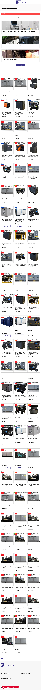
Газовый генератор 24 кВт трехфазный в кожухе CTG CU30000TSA (33, 199)
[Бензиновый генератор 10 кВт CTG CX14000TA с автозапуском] (20, 409)
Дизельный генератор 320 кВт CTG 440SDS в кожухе (7, 629)
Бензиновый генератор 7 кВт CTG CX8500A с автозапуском (20, 265)
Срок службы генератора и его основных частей (12, 45)
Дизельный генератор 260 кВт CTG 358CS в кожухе (7, 91)
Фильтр (3, 13)
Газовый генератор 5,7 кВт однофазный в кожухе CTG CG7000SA (33, 92)
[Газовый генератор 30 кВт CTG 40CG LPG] (20, 454)
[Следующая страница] (18, 658)
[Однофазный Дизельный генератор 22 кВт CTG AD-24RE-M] (20, 366)
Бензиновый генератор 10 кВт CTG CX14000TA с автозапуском (20, 417)
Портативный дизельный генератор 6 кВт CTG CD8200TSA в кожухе (33, 329)
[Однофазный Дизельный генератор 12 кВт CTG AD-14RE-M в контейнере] (20, 212)
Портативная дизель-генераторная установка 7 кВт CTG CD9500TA (7, 439)
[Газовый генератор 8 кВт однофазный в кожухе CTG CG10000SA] (20, 345)
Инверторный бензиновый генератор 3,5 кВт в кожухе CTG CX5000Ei (20, 156)
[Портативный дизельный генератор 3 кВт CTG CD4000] (7, 279)
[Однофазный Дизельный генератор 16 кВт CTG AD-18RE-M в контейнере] (20, 321)
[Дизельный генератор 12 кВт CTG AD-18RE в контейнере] (7, 321)
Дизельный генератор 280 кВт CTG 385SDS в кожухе (33, 629)
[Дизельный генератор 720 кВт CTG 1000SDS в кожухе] (34, 498)
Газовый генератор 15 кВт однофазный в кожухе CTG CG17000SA (33, 156)
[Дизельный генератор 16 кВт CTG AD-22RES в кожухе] (34, 388)
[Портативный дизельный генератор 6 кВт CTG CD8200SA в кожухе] (34, 345)
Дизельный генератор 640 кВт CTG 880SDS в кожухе (20, 526)
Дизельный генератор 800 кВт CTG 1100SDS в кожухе (7, 505)
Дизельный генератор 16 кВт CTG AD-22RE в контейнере (20, 439)
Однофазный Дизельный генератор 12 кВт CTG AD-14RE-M (19, 134)
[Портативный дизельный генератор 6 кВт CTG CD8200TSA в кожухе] (34, 321)
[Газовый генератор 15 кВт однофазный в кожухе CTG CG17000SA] (34, 148)
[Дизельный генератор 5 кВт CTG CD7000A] (7, 169)
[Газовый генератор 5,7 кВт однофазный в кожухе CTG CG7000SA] (34, 84)
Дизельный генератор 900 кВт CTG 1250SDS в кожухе (20, 485)
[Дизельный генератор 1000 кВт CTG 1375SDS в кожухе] (34, 454)
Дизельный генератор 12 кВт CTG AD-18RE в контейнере (7, 329)
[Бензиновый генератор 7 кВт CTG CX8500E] (34, 212)
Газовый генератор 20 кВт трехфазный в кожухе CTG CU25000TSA (6, 244)
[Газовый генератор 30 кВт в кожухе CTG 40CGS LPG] (7, 454)
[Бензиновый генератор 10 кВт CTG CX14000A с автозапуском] (34, 366)
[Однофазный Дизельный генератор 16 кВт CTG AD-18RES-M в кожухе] (34, 279)
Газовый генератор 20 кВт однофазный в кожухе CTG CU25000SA (6, 396)
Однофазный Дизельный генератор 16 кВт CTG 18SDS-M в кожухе (20, 92)
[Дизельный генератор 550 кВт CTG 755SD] (7, 559)
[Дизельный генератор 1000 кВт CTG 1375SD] (7, 477)
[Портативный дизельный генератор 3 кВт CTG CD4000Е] (34, 300)
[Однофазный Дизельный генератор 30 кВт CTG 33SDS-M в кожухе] (7, 191)
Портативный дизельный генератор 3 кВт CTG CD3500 (20, 244)
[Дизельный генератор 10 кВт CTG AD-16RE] (7, 126)
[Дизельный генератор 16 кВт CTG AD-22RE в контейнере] (20, 431)
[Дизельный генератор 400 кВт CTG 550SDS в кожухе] (34, 580)
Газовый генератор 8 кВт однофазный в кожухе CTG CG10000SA (20, 353)
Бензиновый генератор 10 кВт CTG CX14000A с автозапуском (33, 374)
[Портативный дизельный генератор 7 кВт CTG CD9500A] (20, 388)
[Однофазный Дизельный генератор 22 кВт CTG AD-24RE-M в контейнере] (34, 431)
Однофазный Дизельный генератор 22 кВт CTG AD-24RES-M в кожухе (6, 417)
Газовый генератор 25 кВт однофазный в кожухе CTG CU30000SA (33, 417)
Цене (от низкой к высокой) (6, 73)
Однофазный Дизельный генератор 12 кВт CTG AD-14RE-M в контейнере (19, 220)
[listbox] (7, 74)
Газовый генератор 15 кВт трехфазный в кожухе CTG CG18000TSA (33, 265)
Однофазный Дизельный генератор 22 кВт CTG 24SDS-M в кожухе (33, 134)
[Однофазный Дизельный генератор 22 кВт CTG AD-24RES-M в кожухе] (7, 409)
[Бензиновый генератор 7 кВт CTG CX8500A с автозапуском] (20, 257)
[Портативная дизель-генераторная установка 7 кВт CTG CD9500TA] (7, 431)
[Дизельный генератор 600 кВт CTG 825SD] (20, 539)
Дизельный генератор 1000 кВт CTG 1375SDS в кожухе (33, 462)
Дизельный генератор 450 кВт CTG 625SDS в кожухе (7, 588)
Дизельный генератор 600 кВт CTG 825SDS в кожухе (7, 546)
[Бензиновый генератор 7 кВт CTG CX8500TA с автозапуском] (7, 345)
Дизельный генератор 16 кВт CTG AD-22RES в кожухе (33, 396)
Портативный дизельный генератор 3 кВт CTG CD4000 (7, 286)
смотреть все (20, 65)
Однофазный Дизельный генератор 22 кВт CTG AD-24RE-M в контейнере (33, 439)
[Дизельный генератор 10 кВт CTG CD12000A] (34, 105)
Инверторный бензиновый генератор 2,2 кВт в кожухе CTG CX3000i (6, 113)
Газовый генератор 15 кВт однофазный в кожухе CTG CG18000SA (20, 308)
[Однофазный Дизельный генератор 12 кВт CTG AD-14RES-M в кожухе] (34, 169)
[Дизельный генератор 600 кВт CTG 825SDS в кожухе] (7, 539)
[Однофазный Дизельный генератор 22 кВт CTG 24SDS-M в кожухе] (34, 126)
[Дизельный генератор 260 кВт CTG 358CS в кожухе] (7, 84)
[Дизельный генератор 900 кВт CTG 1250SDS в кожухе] (20, 477)
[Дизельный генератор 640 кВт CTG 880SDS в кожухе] (20, 518)
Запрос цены (6, 226)
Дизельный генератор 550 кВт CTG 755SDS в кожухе (33, 546)
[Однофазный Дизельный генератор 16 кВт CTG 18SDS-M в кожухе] (20, 84)
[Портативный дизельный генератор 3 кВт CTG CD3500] (20, 236)
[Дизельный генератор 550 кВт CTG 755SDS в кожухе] (34, 539)
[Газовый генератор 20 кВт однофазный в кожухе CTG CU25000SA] (7, 388)
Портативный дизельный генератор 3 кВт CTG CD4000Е (33, 308)
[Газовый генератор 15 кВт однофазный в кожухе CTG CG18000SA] (20, 300)
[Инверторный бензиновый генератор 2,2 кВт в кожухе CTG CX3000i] (7, 105)
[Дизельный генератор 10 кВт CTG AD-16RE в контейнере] (7, 212)
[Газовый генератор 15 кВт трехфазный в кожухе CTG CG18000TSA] (34, 257)
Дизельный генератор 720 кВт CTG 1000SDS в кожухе (33, 505)
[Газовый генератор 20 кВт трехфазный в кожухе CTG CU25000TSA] (7, 236)
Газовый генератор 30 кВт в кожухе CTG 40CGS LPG (7, 462)
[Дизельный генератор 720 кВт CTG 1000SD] (7, 518)
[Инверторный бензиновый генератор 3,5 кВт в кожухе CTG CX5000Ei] (20, 148)
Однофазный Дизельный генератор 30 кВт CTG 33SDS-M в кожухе (7, 199)
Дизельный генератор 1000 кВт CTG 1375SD (7, 485)
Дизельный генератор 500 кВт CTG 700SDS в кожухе (20, 567)
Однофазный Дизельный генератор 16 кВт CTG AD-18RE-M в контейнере (19, 329)
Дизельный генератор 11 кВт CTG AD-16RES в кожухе (20, 177)
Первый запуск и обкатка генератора (10, 59)
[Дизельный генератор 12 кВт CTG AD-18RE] (34, 236)
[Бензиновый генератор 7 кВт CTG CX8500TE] (7, 300)
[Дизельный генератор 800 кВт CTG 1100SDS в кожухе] (7, 498)
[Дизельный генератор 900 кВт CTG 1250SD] (34, 477)
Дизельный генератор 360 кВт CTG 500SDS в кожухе (20, 608)
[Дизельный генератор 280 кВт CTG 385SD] (7, 641)
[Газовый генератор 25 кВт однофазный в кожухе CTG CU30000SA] (34, 409)
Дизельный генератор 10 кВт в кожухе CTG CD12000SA (7, 156)
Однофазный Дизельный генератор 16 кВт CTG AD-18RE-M (6, 265)
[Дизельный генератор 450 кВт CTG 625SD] (20, 580)
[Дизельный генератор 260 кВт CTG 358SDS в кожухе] (20, 641)
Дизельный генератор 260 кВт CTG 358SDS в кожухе (20, 649)
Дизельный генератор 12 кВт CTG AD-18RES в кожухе (20, 286)
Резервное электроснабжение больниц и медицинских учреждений (20, 31)
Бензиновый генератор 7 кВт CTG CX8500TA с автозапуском (7, 353)
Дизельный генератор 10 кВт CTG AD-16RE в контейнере (7, 220)
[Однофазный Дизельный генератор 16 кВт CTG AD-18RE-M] (7, 257)
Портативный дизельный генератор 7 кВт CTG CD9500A (20, 396)
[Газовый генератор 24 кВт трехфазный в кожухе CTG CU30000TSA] (34, 191)
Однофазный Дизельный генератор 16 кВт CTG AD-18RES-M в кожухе (33, 287)
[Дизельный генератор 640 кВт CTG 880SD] (34, 518)
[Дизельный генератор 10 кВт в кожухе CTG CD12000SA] (7, 148)
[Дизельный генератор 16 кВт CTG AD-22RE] (7, 366)
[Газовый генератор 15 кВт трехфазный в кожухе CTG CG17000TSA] (20, 105)
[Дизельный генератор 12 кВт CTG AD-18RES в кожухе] (20, 279)
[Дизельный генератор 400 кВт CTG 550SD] (7, 600)
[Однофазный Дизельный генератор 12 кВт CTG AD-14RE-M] (20, 126)
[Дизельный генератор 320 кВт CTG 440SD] (20, 621)
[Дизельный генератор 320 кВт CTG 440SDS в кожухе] (7, 621)
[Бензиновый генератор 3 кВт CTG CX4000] (20, 191)
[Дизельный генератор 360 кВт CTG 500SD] (34, 600)
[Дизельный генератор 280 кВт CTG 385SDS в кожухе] (34, 621)
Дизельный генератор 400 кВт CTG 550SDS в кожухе (33, 588)
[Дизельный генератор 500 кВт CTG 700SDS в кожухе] (20, 559)
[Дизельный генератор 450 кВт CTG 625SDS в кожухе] (7, 580)
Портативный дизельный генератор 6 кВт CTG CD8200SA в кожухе (33, 353)
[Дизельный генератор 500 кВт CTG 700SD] (34, 559)
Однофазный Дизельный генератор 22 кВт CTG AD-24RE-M (19, 375)
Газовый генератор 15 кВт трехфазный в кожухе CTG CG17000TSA (19, 113)
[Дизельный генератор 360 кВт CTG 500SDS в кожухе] (20, 600)
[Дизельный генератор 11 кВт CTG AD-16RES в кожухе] (20, 169)
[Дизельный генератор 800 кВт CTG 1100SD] (20, 498)
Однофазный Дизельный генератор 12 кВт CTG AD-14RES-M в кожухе (33, 177)
